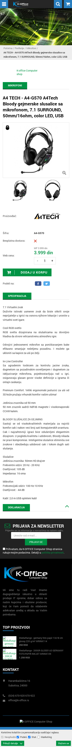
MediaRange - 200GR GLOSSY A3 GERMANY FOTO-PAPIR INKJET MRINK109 (41, 652)
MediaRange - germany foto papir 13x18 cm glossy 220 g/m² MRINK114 (41, 639)
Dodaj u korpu (33, 272)
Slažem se (63, 743)
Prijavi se (36, 542)
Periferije (19, 48)
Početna (8, 48)
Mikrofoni (31, 48)
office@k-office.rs (18, 700)
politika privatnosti (53, 552)
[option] (36, 150)
